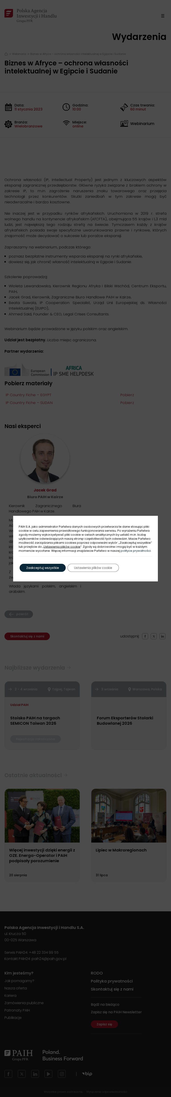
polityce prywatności (136, 551)
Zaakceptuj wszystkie (42, 568)
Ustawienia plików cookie (62, 547)
